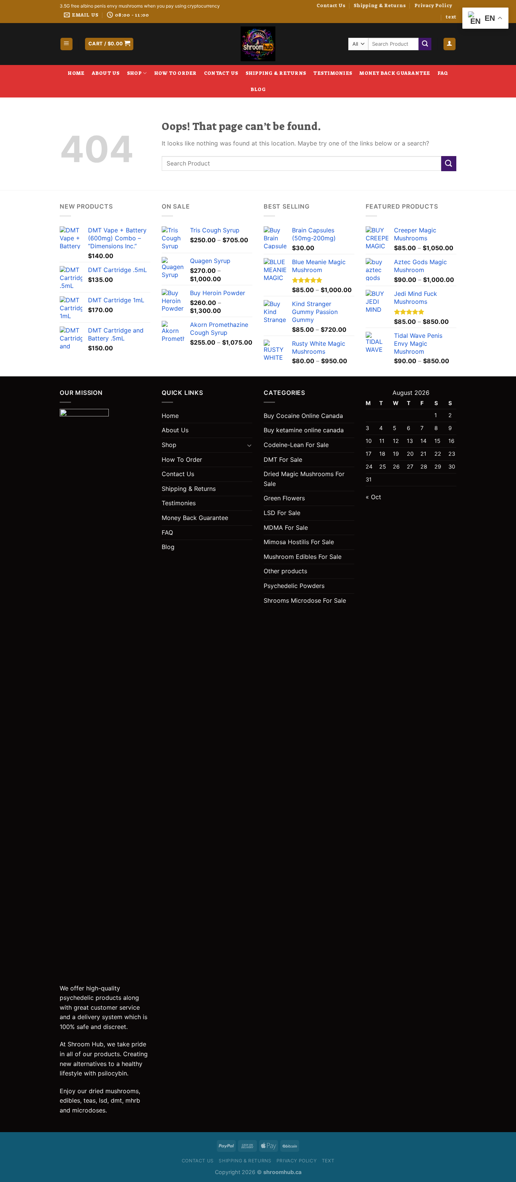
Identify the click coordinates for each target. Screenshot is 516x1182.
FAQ (442, 73)
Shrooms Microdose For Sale (305, 600)
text (451, 17)
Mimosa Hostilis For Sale (299, 542)
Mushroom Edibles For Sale (302, 556)
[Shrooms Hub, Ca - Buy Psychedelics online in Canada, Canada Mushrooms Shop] (258, 43)
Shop (134, 73)
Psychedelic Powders (294, 585)
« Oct (373, 497)
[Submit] (425, 44)
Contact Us (331, 5)
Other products (285, 571)
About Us (106, 73)
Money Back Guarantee (394, 73)
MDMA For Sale (286, 527)
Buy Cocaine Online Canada (303, 415)
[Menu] (66, 44)
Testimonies (332, 73)
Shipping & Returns (380, 5)
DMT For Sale (283, 459)
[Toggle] (249, 445)
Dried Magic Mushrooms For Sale (304, 478)
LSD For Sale (282, 513)
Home (76, 73)
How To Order (175, 73)
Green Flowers (284, 498)
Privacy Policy (433, 5)
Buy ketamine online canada (304, 430)
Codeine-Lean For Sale (296, 445)
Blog (258, 89)
